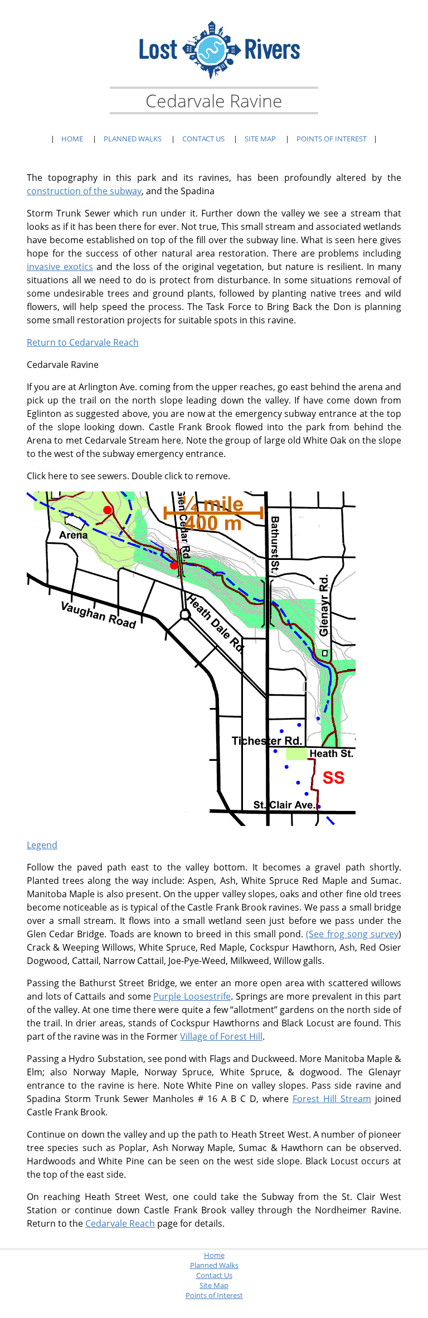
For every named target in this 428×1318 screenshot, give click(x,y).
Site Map (260, 139)
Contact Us (203, 139)
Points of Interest (331, 139)
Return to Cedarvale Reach (83, 342)
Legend (42, 845)
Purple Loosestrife (192, 996)
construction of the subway (84, 191)
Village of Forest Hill (221, 1036)
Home (72, 139)
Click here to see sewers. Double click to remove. (128, 476)
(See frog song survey (352, 934)
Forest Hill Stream (332, 1099)
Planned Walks (133, 139)
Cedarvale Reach (120, 1223)
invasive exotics (60, 266)
